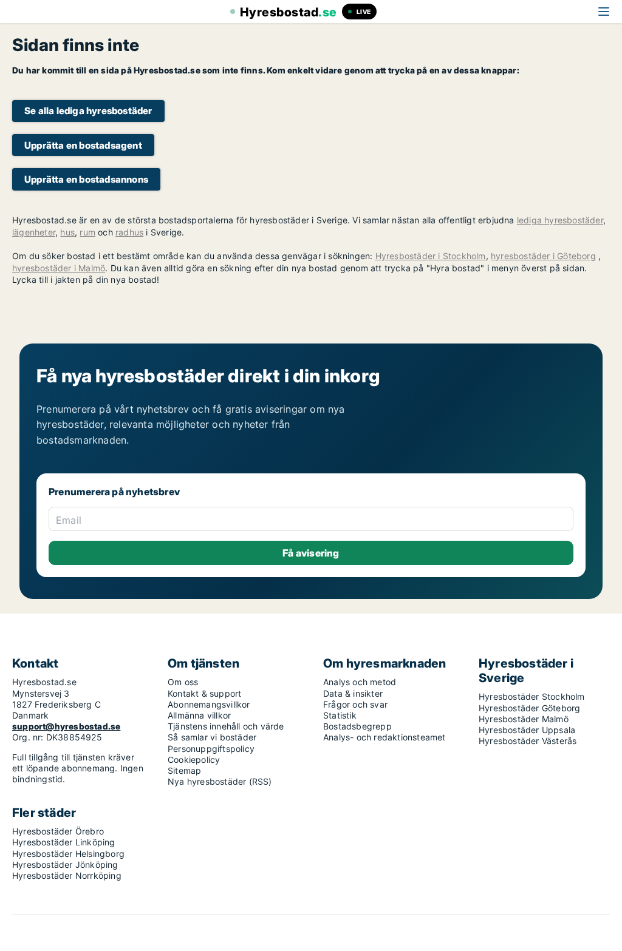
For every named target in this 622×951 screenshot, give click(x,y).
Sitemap (184, 770)
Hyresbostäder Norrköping (66, 875)
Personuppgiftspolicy (211, 748)
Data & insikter (353, 693)
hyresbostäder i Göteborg (543, 256)
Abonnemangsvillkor (209, 704)
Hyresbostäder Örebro (58, 831)
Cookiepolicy (194, 759)
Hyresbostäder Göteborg (529, 708)
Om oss (183, 682)
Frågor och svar (355, 704)
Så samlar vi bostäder (212, 737)
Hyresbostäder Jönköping (65, 864)
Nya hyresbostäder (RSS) (220, 781)
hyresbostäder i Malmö (58, 268)
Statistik (340, 715)
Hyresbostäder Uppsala (527, 730)
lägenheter (33, 232)
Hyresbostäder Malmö (524, 719)
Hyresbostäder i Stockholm (430, 256)
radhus (129, 232)
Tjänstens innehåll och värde (226, 726)
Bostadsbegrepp (357, 726)
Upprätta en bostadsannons (86, 179)
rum (87, 232)
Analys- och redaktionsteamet (384, 737)
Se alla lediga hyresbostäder (88, 111)
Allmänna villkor (199, 715)
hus (67, 232)
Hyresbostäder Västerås (527, 741)
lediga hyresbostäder (560, 220)
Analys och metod (359, 682)
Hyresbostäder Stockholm (532, 696)
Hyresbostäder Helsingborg (68, 853)
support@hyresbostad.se (66, 726)
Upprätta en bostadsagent (83, 145)
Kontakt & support (204, 693)
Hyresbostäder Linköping (63, 842)
